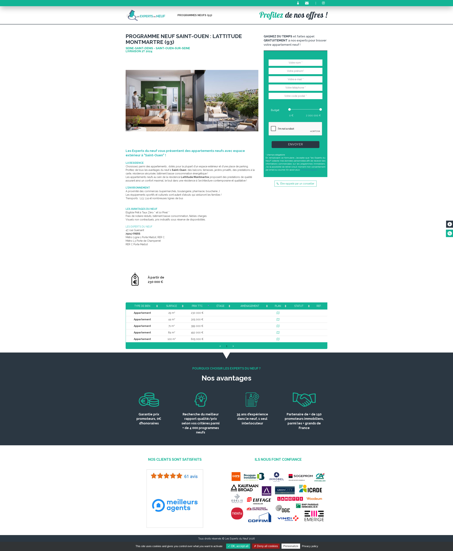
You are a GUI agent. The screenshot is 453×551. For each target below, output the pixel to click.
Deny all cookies (267, 546)
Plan (278, 306)
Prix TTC (197, 306)
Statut (298, 306)
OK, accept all (239, 546)
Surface (171, 306)
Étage (220, 306)
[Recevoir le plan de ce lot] (278, 312)
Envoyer (295, 144)
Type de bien (142, 306)
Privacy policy (310, 546)
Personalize (290, 546)
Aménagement (249, 306)
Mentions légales (309, 170)
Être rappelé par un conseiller (297, 183)
